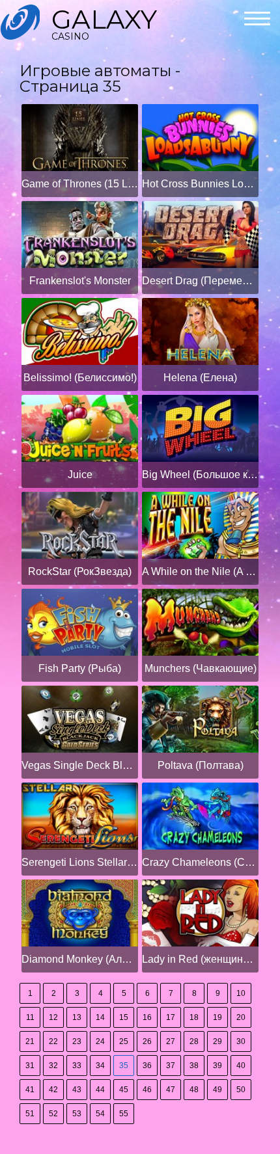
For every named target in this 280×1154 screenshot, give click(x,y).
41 (30, 1089)
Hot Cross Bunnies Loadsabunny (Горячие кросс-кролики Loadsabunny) (200, 183)
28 (194, 1041)
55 (123, 1113)
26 (147, 1041)
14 (100, 1017)
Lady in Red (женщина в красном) (200, 959)
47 (170, 1089)
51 (30, 1113)
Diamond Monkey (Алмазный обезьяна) (79, 959)
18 (194, 1017)
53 (76, 1113)
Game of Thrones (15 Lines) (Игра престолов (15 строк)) (79, 183)
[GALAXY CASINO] (20, 22)
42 (53, 1089)
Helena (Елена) (200, 377)
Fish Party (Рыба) (79, 668)
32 (53, 1065)
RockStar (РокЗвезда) (80, 571)
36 (147, 1065)
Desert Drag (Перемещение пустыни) (200, 280)
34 (100, 1065)
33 (76, 1065)
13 (76, 1017)
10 (240, 993)
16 (147, 1017)
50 (240, 1089)
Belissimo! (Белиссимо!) (80, 377)
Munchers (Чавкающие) (201, 668)
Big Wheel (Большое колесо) (200, 474)
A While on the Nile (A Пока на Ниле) (200, 571)
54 (100, 1113)
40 (240, 1065)
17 (170, 1017)
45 (123, 1089)
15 (123, 1017)
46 (147, 1089)
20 (240, 1017)
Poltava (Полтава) (201, 765)
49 (217, 1089)
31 (30, 1065)
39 (217, 1065)
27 (170, 1041)
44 (100, 1089)
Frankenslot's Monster (80, 280)
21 (30, 1041)
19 (217, 1017)
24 (100, 1041)
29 (217, 1041)
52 (53, 1113)
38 (194, 1065)
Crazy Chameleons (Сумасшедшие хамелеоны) (200, 862)
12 (53, 1017)
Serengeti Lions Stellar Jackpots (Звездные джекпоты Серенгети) (79, 862)
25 (123, 1041)
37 (170, 1065)
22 (53, 1041)
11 (30, 1017)
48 (194, 1089)
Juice (80, 474)
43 (76, 1089)
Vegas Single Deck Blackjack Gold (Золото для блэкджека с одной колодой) (79, 765)
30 (240, 1041)
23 (76, 1041)
